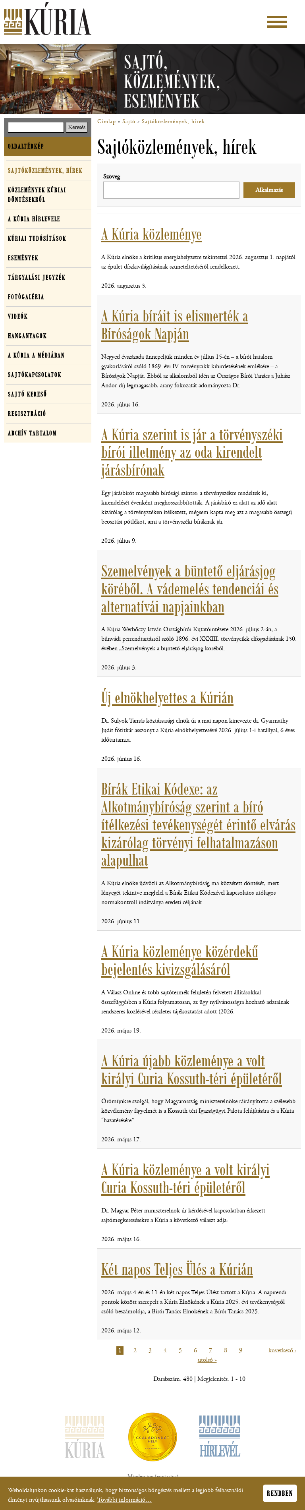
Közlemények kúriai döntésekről (37, 195)
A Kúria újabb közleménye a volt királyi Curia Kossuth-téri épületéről (191, 1069)
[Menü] (277, 22)
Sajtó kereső (27, 394)
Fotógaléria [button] (26, 296)
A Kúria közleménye (151, 234)
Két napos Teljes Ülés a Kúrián (177, 1269)
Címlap (106, 121)
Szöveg (111, 176)
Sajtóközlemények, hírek (173, 121)
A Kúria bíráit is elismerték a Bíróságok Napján (174, 324)
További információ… (124, 1500)
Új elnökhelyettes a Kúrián (167, 697)
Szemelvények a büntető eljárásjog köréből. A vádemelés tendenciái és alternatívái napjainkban (189, 588)
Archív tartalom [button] (32, 433)
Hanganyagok (27, 335)
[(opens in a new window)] (152, 1438)
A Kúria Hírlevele (34, 219)
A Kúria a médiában (36, 355)
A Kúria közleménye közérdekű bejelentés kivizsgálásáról (179, 960)
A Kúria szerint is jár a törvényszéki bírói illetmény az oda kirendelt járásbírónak (192, 452)
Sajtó (128, 121)
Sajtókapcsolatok (35, 374)
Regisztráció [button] (27, 413)
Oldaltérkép (26, 146)
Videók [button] (18, 316)
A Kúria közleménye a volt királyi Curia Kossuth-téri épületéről (185, 1178)
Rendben (280, 1493)
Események (23, 257)
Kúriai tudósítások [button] (37, 238)
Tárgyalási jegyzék (37, 277)
